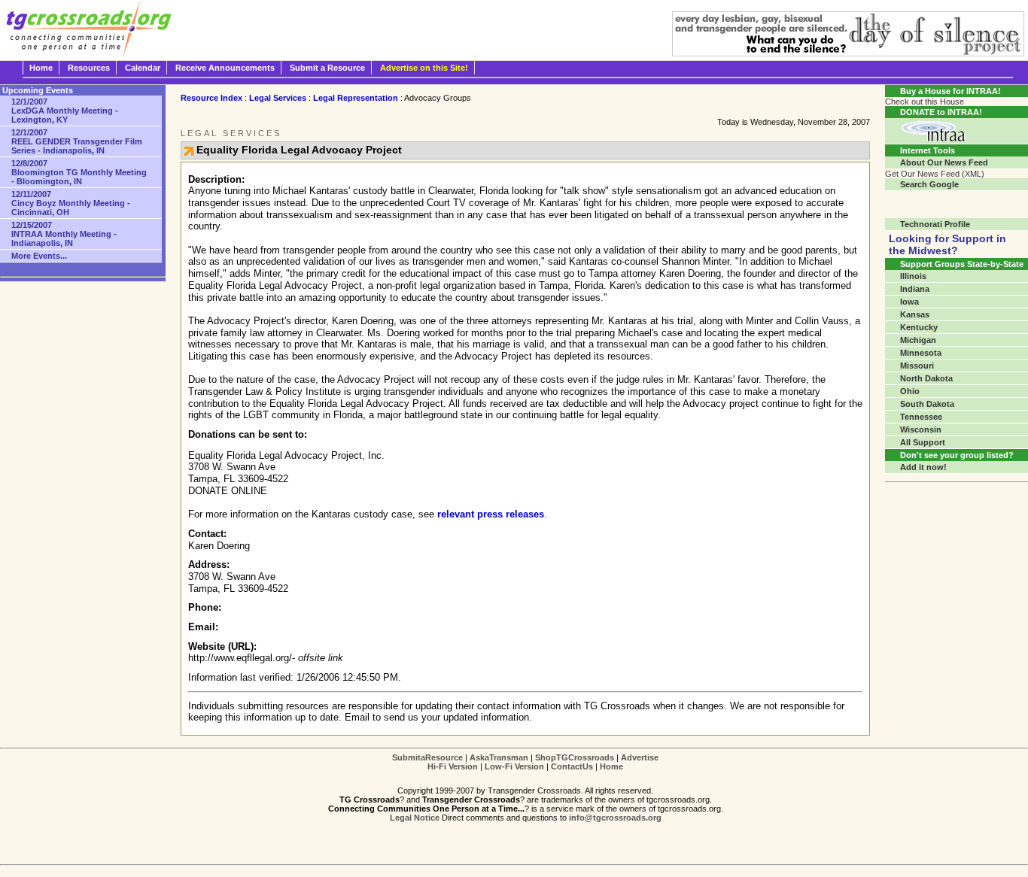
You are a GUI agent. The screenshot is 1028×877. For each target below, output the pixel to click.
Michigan (918, 339)
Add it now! (923, 467)
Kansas (914, 314)
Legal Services (277, 97)
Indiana (914, 288)
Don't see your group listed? (957, 455)
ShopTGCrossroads (574, 757)
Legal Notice (414, 817)
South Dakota (927, 403)
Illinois (913, 276)
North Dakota (926, 378)
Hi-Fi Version (452, 766)
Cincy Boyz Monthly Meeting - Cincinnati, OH (70, 203)
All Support (922, 442)
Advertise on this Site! (424, 67)
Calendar (142, 67)
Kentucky (919, 327)
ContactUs (572, 766)
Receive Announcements (225, 67)
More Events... (39, 255)
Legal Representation (355, 97)
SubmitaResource (427, 757)
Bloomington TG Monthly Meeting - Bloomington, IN (79, 172)
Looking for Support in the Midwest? (947, 244)
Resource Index (211, 97)
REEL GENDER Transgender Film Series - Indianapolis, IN (76, 141)
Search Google (929, 184)
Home (41, 67)
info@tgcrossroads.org (615, 817)
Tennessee (921, 416)
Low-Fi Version (514, 766)
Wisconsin (920, 429)
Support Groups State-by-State (961, 264)
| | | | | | (525, 762)
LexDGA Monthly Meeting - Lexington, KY (64, 110)
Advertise (639, 757)
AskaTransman (499, 757)
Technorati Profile (935, 224)
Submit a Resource (327, 67)
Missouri (917, 365)
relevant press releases (490, 514)
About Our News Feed (944, 162)
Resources (89, 67)
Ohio (910, 391)
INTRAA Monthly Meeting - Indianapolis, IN (64, 233)
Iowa (909, 301)
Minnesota (920, 352)
